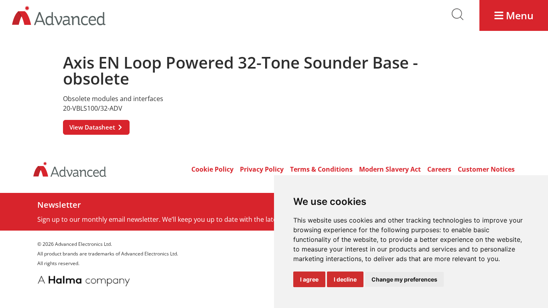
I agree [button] (309, 279)
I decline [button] (345, 279)
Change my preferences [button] (404, 279)
